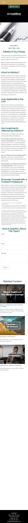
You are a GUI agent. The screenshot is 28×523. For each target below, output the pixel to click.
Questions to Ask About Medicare (11, 365)
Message (3, 253)
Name (3, 234)
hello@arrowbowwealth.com (14, 521)
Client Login (15, 6)
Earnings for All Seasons (7, 336)
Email (2, 243)
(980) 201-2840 (16, 515)
